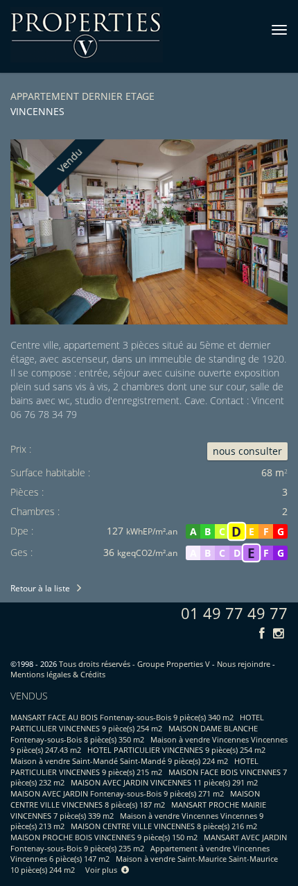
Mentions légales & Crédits (57, 674)
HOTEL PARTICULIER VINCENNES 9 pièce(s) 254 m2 (137, 722)
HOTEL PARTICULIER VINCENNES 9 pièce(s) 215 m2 (134, 766)
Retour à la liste (40, 588)
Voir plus (103, 870)
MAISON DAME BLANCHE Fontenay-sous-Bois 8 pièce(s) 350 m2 (134, 734)
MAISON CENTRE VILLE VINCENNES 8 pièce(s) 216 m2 (164, 826)
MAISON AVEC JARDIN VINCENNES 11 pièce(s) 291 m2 (164, 782)
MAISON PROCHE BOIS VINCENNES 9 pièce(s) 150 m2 (104, 837)
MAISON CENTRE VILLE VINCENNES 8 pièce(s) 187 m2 (135, 799)
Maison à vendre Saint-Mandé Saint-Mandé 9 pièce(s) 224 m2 (119, 761)
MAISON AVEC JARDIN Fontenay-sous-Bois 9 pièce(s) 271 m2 (117, 793)
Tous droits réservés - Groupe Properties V (134, 664)
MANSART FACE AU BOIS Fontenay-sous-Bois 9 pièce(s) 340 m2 (122, 717)
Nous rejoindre (243, 664)
